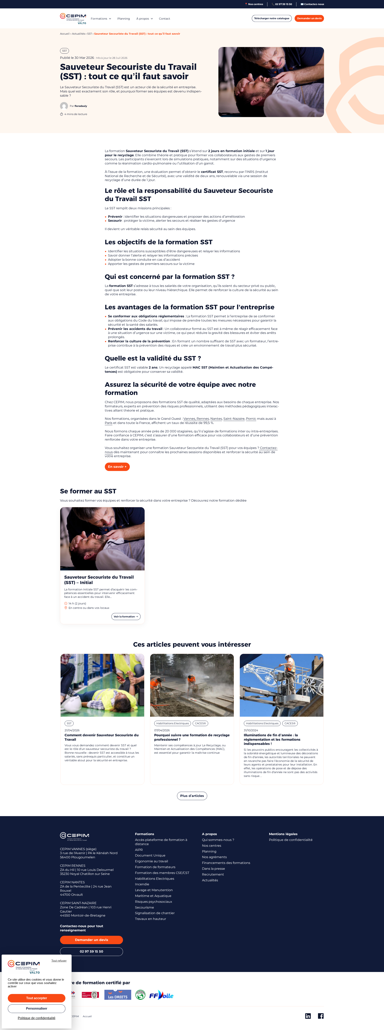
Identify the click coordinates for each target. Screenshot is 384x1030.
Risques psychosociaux (153, 902)
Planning (123, 18)
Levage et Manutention (154, 890)
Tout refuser (59, 960)
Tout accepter (36, 998)
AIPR (139, 850)
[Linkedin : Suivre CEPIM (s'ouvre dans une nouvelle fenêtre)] (308, 1017)
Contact (164, 18)
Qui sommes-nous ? (218, 840)
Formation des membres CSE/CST (162, 873)
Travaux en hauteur (150, 919)
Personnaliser (36, 1008)
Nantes (216, 419)
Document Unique (150, 855)
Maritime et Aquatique (153, 896)
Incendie (142, 884)
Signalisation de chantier (155, 913)
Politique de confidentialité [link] (36, 1018)
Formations (99, 18)
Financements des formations (226, 863)
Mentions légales (283, 834)
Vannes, (190, 419)
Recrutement (213, 874)
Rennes (203, 419)
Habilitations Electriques (172, 723)
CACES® (200, 723)
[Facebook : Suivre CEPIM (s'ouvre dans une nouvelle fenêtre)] (321, 1017)
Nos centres (211, 846)
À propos (142, 18)
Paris (108, 423)
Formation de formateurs (155, 867)
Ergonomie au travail (151, 861)
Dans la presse (213, 869)
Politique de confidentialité (291, 840)
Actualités (210, 880)
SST (64, 50)
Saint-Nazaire (234, 419)
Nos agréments (214, 857)
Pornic (251, 419)
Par (78, 105)
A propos (209, 834)
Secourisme (144, 907)
